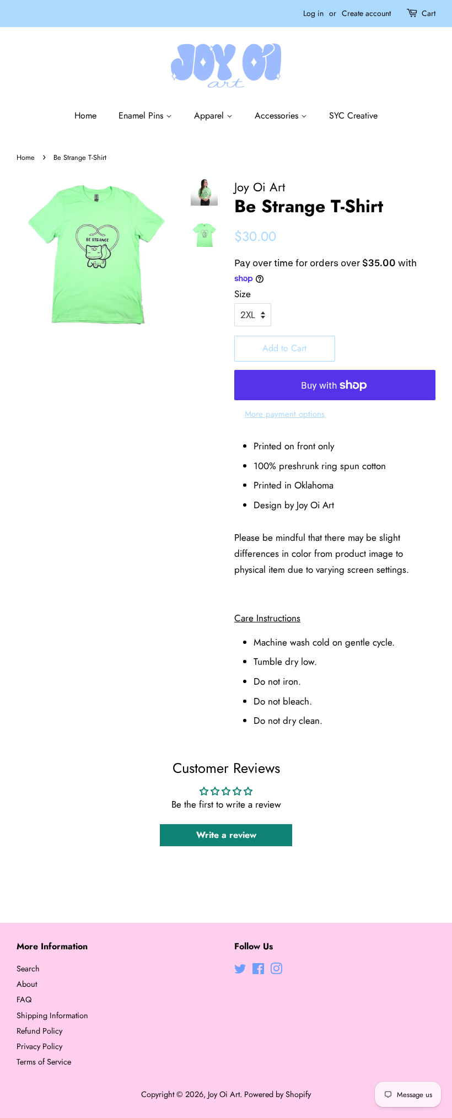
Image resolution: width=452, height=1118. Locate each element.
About (27, 984)
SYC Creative (353, 115)
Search (28, 968)
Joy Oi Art (224, 1094)
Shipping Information (52, 1015)
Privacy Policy (39, 1046)
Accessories (278, 115)
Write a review (226, 835)
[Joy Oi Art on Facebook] (258, 970)
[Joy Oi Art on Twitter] (240, 970)
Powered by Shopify (277, 1094)
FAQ (24, 999)
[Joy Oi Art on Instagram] (276, 970)
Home (85, 115)
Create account (366, 13)
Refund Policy (39, 1030)
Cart (428, 13)
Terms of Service (44, 1061)
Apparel (210, 115)
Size (242, 293)
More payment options (285, 414)
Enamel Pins (142, 115)
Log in (313, 13)
